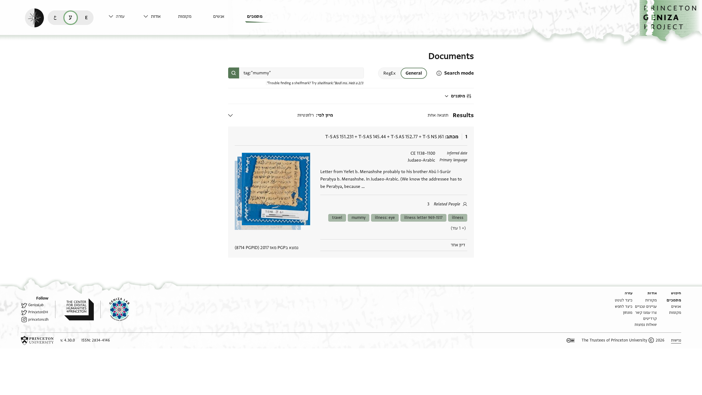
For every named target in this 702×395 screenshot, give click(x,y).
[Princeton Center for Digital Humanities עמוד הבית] (74, 309)
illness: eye (385, 217)
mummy (359, 217)
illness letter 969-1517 (423, 217)
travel (337, 217)
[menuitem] (263, 19)
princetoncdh (38, 319)
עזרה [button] (120, 16)
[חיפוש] (233, 72)
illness (457, 217)
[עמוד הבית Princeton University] (37, 340)
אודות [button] (156, 16)
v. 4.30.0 (67, 340)
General (414, 73)
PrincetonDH (38, 312)
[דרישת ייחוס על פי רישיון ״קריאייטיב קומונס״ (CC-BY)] (570, 340)
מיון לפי (325, 115)
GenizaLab (36, 305)
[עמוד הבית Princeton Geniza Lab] (114, 309)
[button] (670, 20)
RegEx (389, 73)
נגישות (676, 340)
